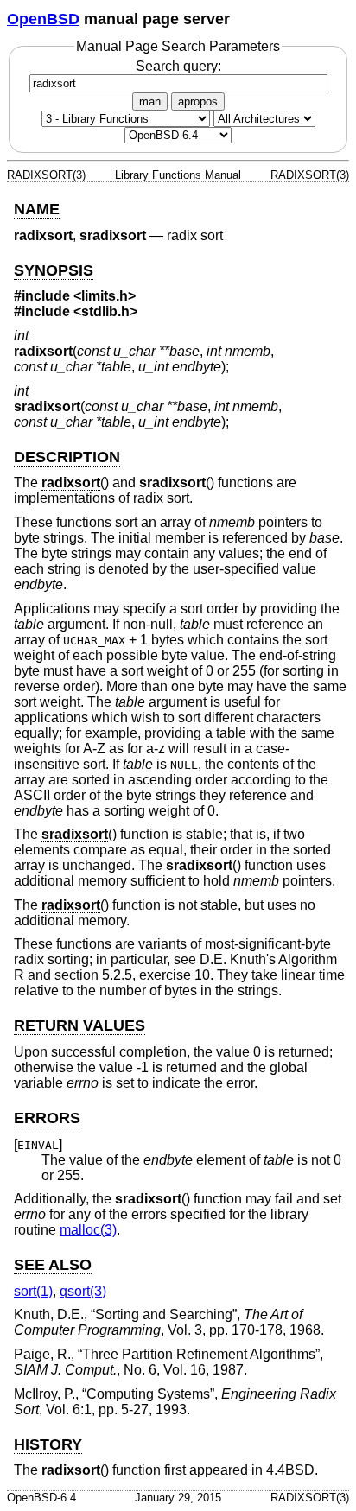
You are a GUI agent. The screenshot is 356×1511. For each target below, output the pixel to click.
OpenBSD (43, 19)
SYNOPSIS (53, 270)
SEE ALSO (53, 1264)
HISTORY (48, 1444)
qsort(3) (83, 1291)
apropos (198, 101)
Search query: (178, 66)
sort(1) (33, 1291)
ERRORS (47, 1118)
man (150, 101)
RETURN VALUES (79, 1025)
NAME (37, 209)
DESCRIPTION (67, 457)
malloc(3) (88, 1229)
